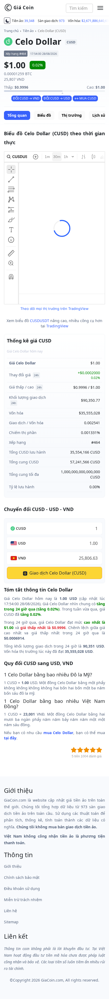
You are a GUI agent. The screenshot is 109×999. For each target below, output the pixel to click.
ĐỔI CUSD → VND (26, 98)
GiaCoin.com (52, 980)
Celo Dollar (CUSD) (52, 31)
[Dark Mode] (7, 20)
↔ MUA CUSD (85, 98)
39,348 (29, 21)
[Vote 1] (74, 750)
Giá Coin (19, 7)
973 (62, 21)
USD (22, 543)
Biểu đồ (44, 115)
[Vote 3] (86, 750)
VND (22, 557)
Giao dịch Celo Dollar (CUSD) (57, 573)
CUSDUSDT (39, 320)
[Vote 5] (99, 750)
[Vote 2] (80, 750)
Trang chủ (11, 31)
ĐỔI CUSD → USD (57, 98)
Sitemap (11, 921)
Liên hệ (10, 910)
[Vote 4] (93, 750)
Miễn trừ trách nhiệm (23, 899)
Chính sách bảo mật (21, 877)
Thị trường (72, 115)
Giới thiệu (12, 866)
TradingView (57, 325)
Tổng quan (17, 115)
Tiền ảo (28, 31)
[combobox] (79, 8)
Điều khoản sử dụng (22, 888)
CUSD (21, 528)
